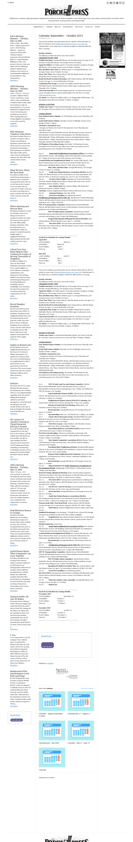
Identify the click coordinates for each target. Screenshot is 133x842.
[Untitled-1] (110, 81)
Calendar (49, 27)
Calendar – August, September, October (51, 714)
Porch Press (15, 715)
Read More (14, 80)
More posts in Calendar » (87, 688)
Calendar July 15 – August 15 (79, 713)
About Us (58, 27)
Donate (97, 27)
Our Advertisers (68, 27)
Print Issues (79, 27)
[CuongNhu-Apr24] (112, 67)
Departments (38, 27)
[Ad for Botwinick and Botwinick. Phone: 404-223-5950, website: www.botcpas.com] (66, 679)
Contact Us (88, 27)
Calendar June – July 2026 (49, 743)
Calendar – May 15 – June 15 (79, 743)
